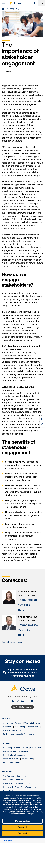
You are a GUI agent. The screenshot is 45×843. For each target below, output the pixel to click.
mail (19, 610)
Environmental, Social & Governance (18, 734)
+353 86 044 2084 (28, 625)
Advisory (18, 723)
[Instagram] (18, 701)
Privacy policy (7, 841)
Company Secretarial (12, 730)
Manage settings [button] (22, 821)
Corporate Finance (32, 723)
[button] (41, 792)
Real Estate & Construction (14, 755)
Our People (21, 776)
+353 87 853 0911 (27, 599)
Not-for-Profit (35, 748)
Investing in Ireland (11, 759)
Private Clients (33, 727)
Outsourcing (20, 727)
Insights (13, 8)
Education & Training (12, 762)
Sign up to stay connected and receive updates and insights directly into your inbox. (23, 672)
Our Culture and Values (13, 780)
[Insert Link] (14, 701)
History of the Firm (11, 787)
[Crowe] (15, 3)
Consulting (7, 727)
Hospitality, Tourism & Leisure (15, 748)
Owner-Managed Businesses (15, 751)
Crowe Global (9, 791)
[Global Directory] (34, 3)
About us (7, 771)
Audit (5, 723)
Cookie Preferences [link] (24, 707)
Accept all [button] (22, 827)
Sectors (6, 743)
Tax (11, 723)
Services (7, 718)
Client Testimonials (29, 787)
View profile (24, 604)
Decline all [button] (22, 833)
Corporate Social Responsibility (16, 783)
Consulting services (12, 641)
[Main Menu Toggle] (3, 3)
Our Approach (9, 776)
